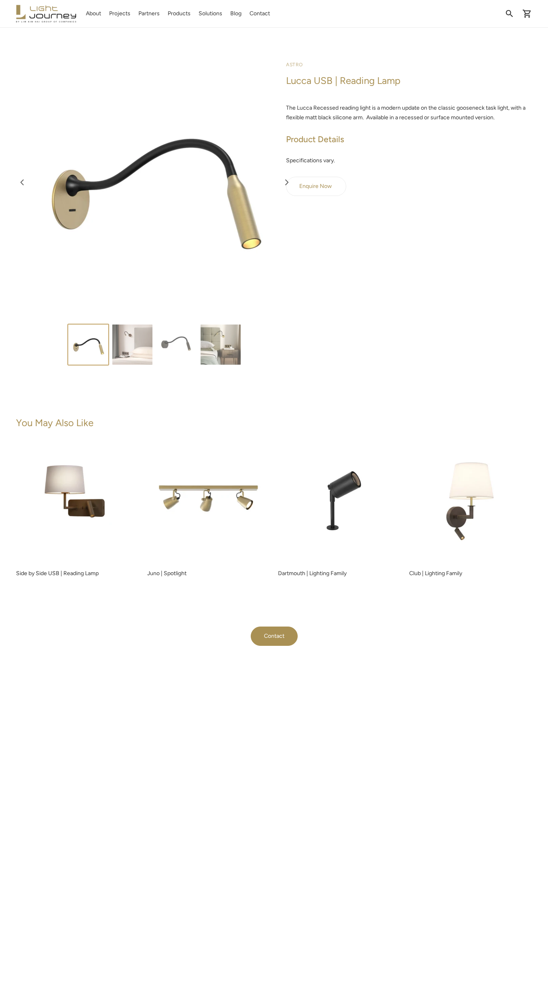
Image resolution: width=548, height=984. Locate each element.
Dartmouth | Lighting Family (312, 573)
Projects (119, 13)
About (93, 13)
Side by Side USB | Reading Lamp (57, 573)
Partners (149, 13)
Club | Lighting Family (435, 573)
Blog (236, 13)
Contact (260, 13)
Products (179, 13)
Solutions (210, 13)
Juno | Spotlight (167, 573)
